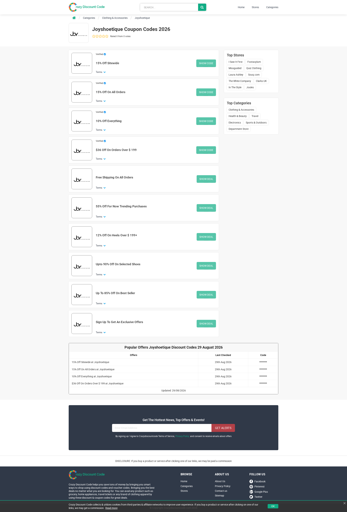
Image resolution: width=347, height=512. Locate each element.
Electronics (235, 122)
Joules (250, 87)
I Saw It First (236, 61)
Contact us (221, 490)
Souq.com (254, 74)
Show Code (206, 63)
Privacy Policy (182, 436)
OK (273, 506)
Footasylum (254, 61)
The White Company (240, 81)
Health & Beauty (238, 116)
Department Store (239, 129)
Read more (111, 508)
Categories (272, 7)
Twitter (258, 496)
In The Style (235, 87)
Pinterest (259, 486)
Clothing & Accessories (241, 109)
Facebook (259, 481)
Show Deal (206, 179)
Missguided (235, 68)
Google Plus (261, 491)
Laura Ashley (236, 74)
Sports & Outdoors (256, 122)
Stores (255, 7)
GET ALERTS (223, 428)
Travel (255, 116)
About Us (220, 481)
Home (241, 7)
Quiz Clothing (253, 68)
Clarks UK (261, 81)
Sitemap (219, 495)
